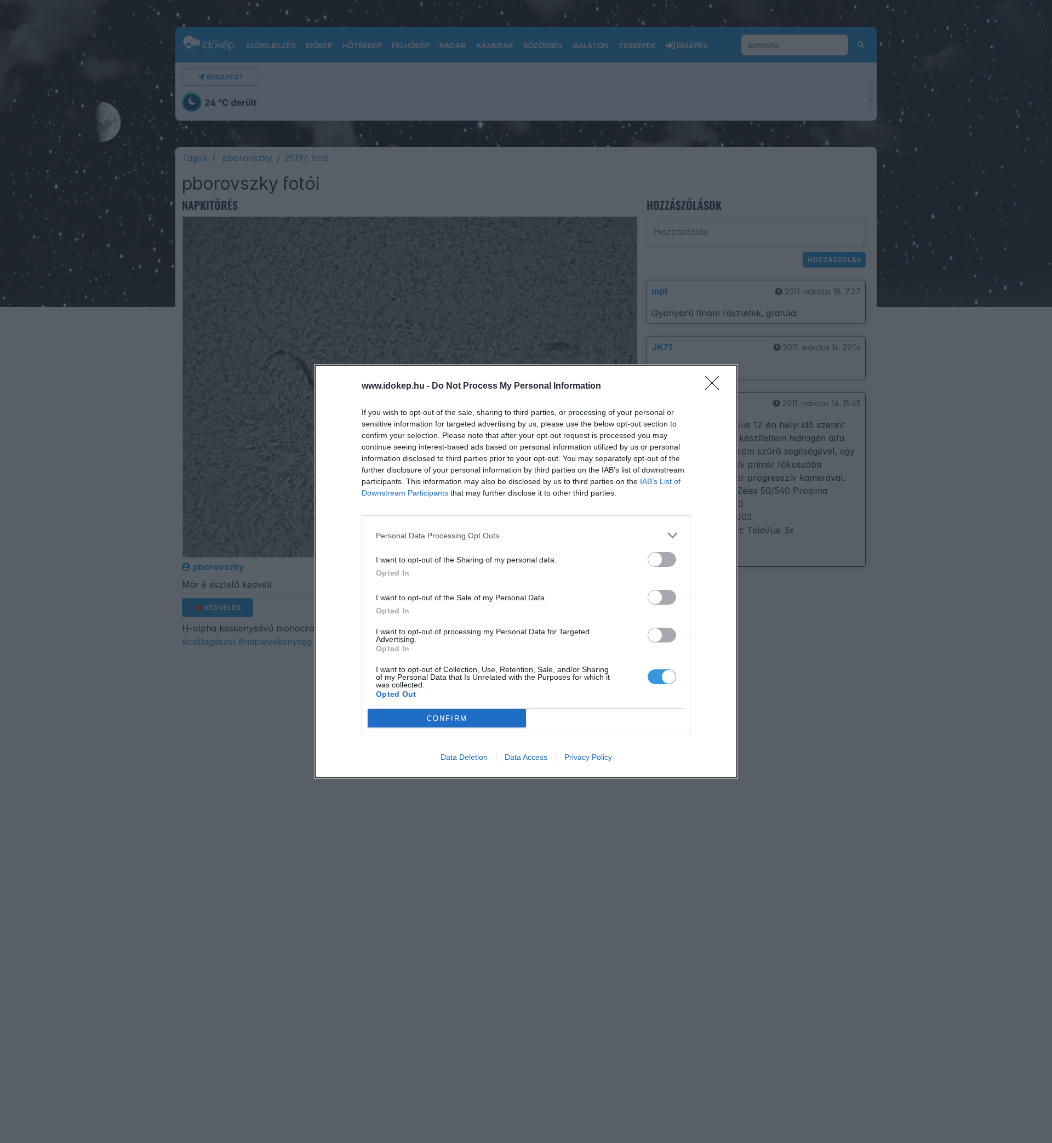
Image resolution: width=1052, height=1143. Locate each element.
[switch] (662, 559)
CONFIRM (447, 718)
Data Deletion (464, 757)
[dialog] (526, 571)
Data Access (526, 757)
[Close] (715, 386)
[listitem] (526, 535)
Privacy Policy (588, 757)
